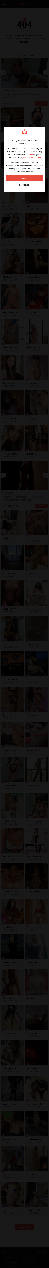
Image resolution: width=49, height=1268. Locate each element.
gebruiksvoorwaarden (31, 157)
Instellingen (24, 185)
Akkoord (24, 178)
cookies (29, 154)
